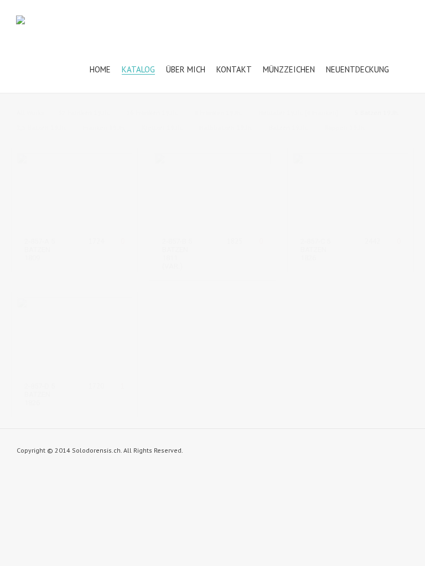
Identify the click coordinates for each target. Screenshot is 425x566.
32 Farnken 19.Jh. (84, 112)
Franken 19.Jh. (104, 127)
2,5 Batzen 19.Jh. (42, 127)
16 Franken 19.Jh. (152, 112)
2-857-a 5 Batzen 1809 (39, 249)
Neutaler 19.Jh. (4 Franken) (298, 112)
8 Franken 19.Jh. (218, 112)
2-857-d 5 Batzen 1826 (39, 394)
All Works (30, 112)
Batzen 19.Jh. (288, 127)
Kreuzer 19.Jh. (162, 127)
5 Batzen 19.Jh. (377, 112)
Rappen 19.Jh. (345, 127)
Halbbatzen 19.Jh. (226, 127)
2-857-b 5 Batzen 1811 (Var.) (177, 253)
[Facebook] (402, 452)
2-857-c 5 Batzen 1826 (315, 249)
